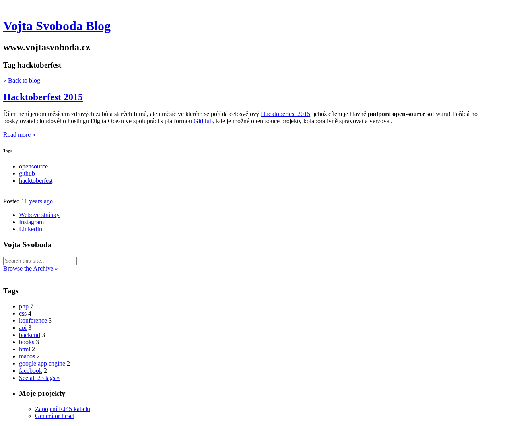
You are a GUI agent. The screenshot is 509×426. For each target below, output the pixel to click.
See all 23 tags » (39, 377)
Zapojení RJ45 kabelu (62, 408)
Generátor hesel (54, 415)
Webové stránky (39, 214)
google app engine (42, 363)
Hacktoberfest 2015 (43, 97)
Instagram (31, 222)
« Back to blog (21, 80)
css (23, 313)
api (23, 327)
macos (27, 356)
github (27, 173)
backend (29, 334)
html (24, 349)
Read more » (19, 134)
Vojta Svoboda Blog (57, 26)
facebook (30, 370)
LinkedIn (30, 229)
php (24, 306)
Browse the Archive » (30, 268)
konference (33, 320)
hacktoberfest (35, 180)
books (26, 342)
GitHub (203, 121)
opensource (33, 166)
